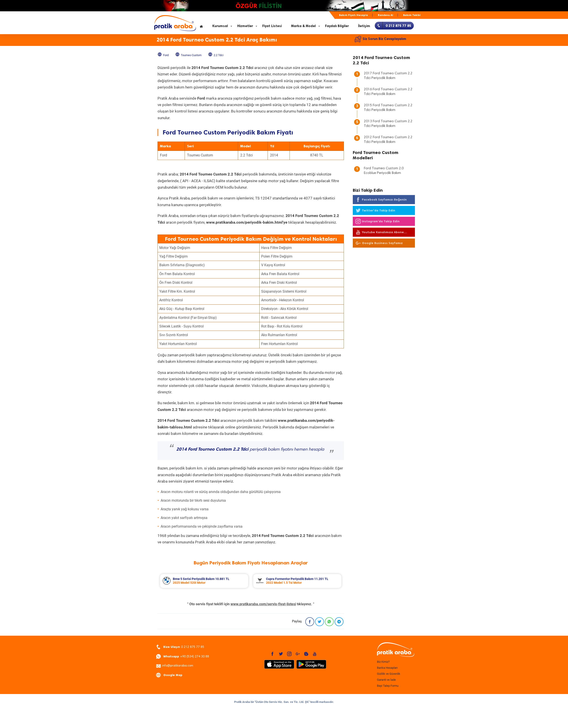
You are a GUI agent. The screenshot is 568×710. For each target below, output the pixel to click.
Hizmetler (245, 26)
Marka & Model (303, 26)
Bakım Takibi (412, 15)
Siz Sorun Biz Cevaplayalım (384, 39)
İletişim (364, 26)
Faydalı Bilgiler (337, 26)
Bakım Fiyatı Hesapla (353, 15)
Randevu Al (385, 15)
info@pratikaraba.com (177, 665)
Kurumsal (220, 26)
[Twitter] (319, 621)
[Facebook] (309, 621)
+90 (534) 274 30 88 (186, 656)
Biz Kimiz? (383, 661)
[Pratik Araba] (395, 649)
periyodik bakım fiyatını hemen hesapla (250, 449)
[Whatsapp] (329, 621)
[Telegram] (339, 621)
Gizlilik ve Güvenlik (388, 673)
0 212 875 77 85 (183, 647)
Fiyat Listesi (272, 26)
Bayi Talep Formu (387, 685)
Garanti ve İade (386, 679)
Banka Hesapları (387, 667)
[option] (204, 581)
